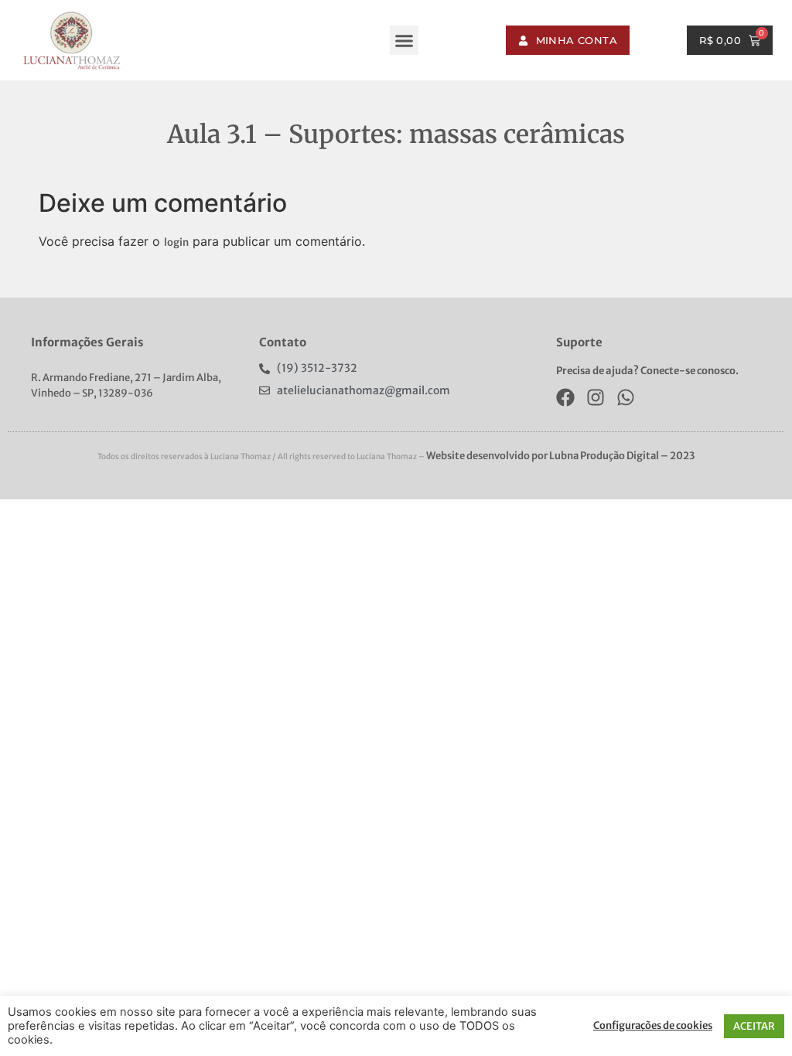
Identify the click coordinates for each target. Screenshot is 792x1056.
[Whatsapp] (625, 397)
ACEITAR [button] (754, 1026)
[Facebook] (565, 397)
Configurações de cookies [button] (652, 1025)
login (176, 242)
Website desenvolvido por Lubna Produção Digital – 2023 (560, 455)
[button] (404, 40)
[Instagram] (595, 397)
